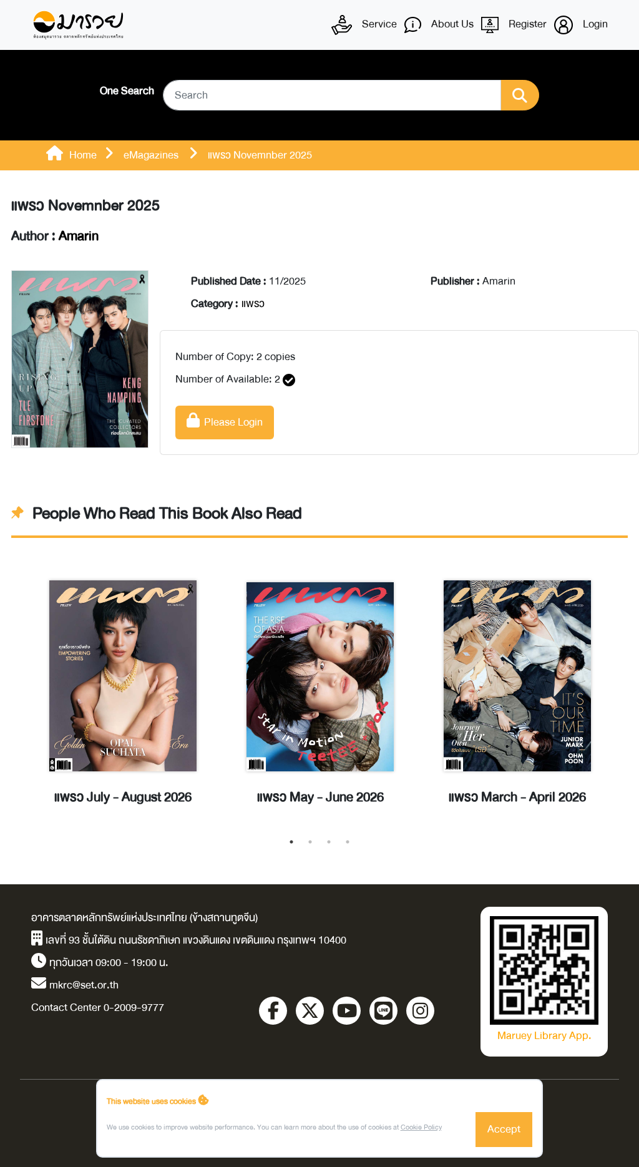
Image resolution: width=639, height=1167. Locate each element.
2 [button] (310, 842)
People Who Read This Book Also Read (167, 513)
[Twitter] (310, 1011)
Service (378, 24)
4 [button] (347, 842)
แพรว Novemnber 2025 (85, 205)
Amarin (79, 236)
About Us (451, 24)
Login (594, 24)
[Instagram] (420, 1011)
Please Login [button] (231, 422)
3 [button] (329, 842)
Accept (503, 1129)
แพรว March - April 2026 (517, 797)
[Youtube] (347, 1011)
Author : (55, 236)
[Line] (383, 1011)
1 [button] (291, 842)
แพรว (253, 304)
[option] (123, 690)
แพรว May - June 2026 (320, 797)
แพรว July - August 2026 (123, 797)
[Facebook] (273, 1011)
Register (526, 24)
